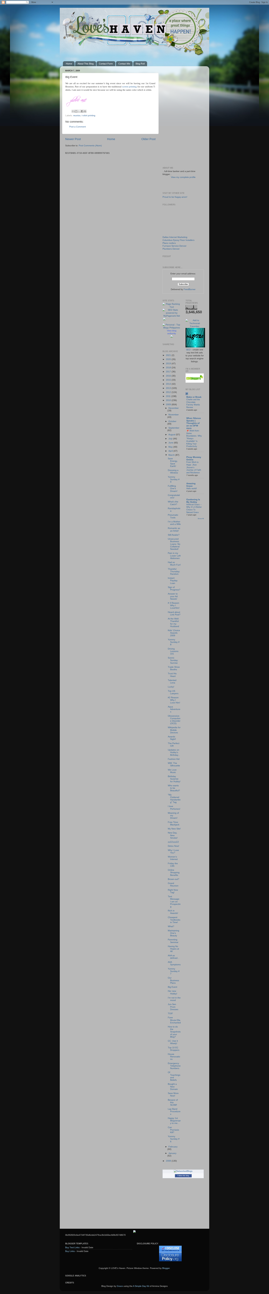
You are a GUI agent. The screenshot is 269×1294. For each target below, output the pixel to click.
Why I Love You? (173, 851)
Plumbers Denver (171, 249)
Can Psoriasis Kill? (173, 1130)
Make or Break (193, 397)
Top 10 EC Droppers (173, 1048)
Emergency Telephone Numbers (174, 1066)
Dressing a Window (173, 471)
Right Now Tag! (173, 891)
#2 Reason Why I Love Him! (174, 700)
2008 (169, 1161)
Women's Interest (173, 858)
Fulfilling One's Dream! (172, 488)
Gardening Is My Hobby (193, 500)
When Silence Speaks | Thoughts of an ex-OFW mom (193, 423)
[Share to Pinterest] (85, 111)
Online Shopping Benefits (173, 872)
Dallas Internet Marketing (175, 237)
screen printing (129, 86)
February (172, 1147)
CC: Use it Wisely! (173, 1042)
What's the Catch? (173, 503)
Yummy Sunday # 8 (173, 642)
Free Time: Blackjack (173, 823)
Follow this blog (183, 1176)
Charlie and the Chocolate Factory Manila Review (193, 403)
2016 (169, 376)
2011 (168, 396)
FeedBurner (190, 289)
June (171, 443)
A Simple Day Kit (141, 1286)
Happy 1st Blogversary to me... (174, 1120)
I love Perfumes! (174, 807)
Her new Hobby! (172, 992)
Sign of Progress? (174, 588)
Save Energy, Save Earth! (173, 462)
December (173, 408)
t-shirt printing (88, 115)
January (172, 1153)
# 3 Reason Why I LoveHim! (173, 605)
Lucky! (171, 687)
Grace (120, 1286)
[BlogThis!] (76, 111)
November (173, 414)
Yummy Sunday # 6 (173, 1139)
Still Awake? (173, 535)
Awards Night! (172, 737)
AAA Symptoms (174, 963)
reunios (76, 115)
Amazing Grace (191, 484)
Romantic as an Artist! (174, 529)
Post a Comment (77, 127)
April (170, 451)
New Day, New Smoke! (173, 835)
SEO (188, 350)
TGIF (170, 1013)
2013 (169, 388)
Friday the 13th (173, 864)
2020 (169, 359)
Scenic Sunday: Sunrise (173, 660)
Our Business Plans (173, 980)
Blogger (166, 1268)
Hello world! (191, 488)
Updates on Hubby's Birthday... (174, 752)
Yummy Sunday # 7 (173, 971)
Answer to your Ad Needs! (173, 596)
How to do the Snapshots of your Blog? (174, 1032)
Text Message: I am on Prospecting (174, 901)
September (173, 428)
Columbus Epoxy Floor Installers (178, 240)
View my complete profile (183, 177)
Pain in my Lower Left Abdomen (174, 555)
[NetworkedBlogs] (183, 1171)
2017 (169, 371)
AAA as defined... (173, 956)
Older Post (148, 139)
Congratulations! (174, 496)
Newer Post (73, 139)
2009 (169, 404)
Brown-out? (173, 879)
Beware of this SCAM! (173, 1102)
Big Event (172, 987)
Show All (201, 518)
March (171, 455)
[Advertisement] (183, 115)
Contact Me (124, 63)
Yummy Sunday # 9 (173, 479)
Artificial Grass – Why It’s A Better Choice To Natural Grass (194, 508)
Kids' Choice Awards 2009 (174, 633)
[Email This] (73, 111)
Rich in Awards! (173, 912)
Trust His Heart (172, 674)
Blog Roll (140, 63)
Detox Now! (173, 846)
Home (69, 63)
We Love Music (172, 771)
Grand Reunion (173, 884)
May (170, 447)
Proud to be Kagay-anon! (175, 197)
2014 (169, 384)
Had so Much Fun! (174, 563)
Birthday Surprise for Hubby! (174, 779)
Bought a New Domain (173, 1086)
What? (171, 926)
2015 (169, 380)
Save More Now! (173, 1094)
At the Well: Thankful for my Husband (173, 623)
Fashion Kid (173, 759)
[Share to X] (79, 111)
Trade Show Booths (174, 668)
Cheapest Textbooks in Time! (174, 920)
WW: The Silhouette (174, 764)
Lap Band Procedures (174, 1111)
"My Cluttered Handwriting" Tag (174, 799)
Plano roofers (169, 243)
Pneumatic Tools (173, 516)
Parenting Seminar (173, 940)
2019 (169, 363)
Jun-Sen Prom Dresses (173, 1006)
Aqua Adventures (174, 709)
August (172, 434)
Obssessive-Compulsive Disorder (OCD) (174, 720)
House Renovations (174, 1056)
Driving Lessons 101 (173, 651)
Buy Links (70, 1251)
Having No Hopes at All (173, 949)
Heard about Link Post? (174, 613)
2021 (169, 355)
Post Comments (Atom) (90, 145)
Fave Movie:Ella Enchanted (174, 1020)
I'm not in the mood (174, 999)
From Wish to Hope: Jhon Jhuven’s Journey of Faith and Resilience (193, 467)
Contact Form (106, 63)
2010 (169, 400)
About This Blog (86, 63)
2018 (169, 367)
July (170, 438)
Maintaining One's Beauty (173, 933)
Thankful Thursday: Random (174, 571)
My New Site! (174, 829)
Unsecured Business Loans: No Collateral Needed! (174, 544)
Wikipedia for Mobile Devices (174, 730)
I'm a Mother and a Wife (174, 522)
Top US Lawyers (173, 692)
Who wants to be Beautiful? (174, 788)
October (172, 421)
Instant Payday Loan (172, 580)
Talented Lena (172, 681)
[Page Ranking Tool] (172, 307)
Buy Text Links (72, 1247)
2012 (169, 392)
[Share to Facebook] (82, 111)
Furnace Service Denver (174, 246)
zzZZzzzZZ (173, 842)
